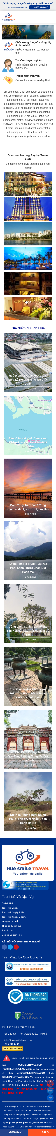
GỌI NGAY (15, 1132)
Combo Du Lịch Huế (12, 935)
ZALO (45, 1132)
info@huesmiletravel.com (18, 1040)
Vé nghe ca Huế (10, 921)
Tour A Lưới (7, 930)
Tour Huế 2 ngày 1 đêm (13, 912)
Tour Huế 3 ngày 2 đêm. (14, 917)
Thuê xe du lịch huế (11, 926)
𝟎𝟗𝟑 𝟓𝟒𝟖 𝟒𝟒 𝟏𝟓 (12, 1044)
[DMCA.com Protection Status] (12, 1048)
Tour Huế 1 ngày (10, 908)
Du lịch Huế (7, 903)
